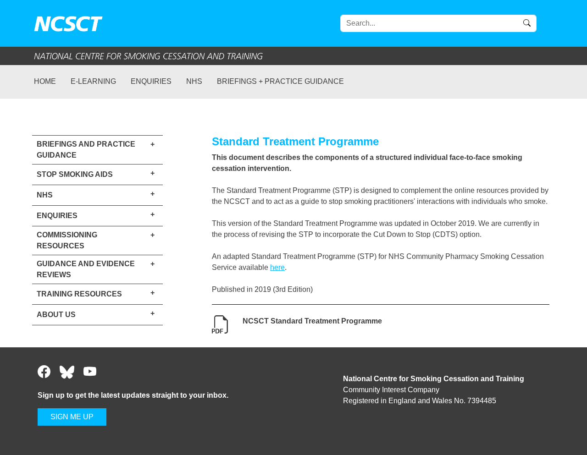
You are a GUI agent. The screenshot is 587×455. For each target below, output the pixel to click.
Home (45, 81)
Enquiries (151, 81)
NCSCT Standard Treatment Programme (312, 321)
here (277, 267)
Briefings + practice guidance (280, 81)
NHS (194, 81)
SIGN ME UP (72, 417)
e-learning (93, 81)
